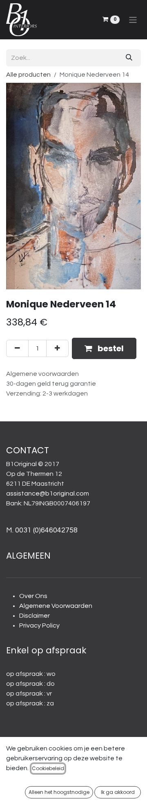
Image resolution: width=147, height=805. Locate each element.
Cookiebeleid (48, 768)
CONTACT (27, 450)
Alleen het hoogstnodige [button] (59, 792)
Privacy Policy (39, 625)
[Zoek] (129, 57)
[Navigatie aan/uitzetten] (133, 19)
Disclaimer (34, 615)
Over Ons (33, 596)
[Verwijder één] (17, 348)
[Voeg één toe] (57, 348)
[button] (104, 348)
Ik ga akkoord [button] (118, 792)
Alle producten (28, 74)
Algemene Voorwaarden (55, 606)
